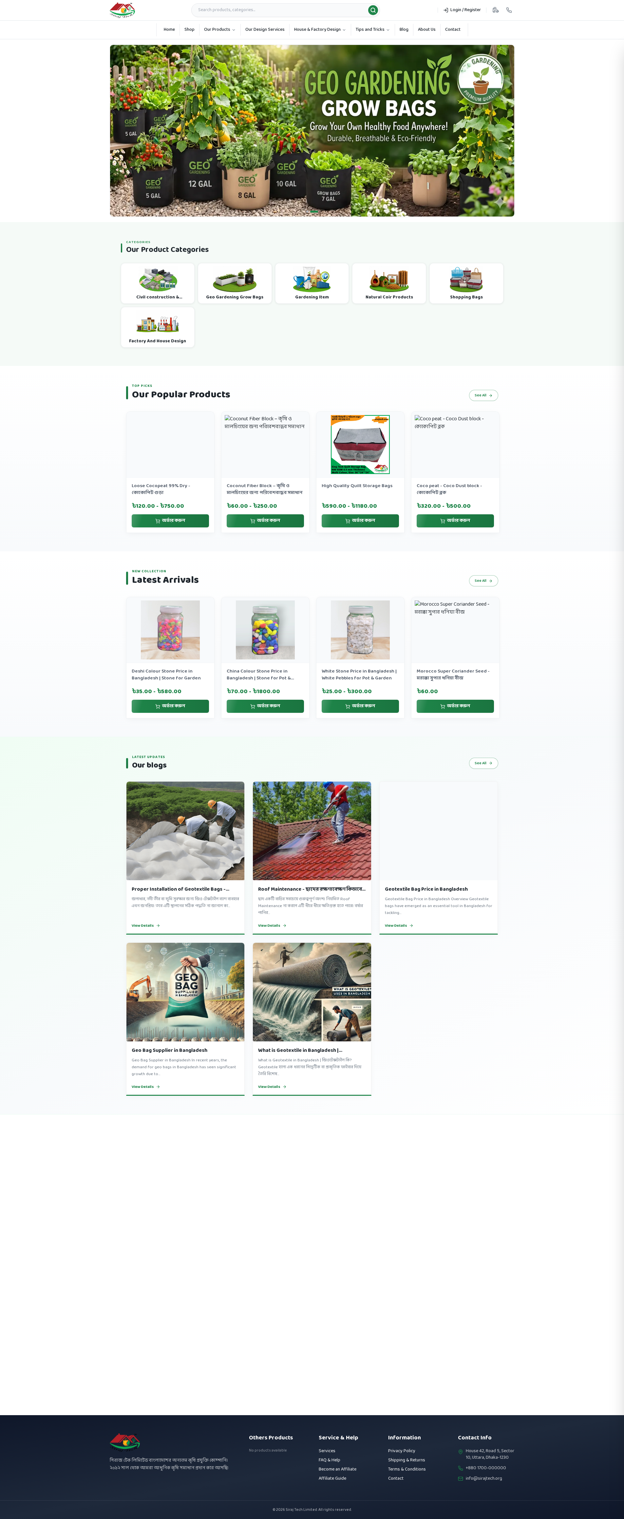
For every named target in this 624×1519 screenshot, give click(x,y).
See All (480, 381)
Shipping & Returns (406, 1460)
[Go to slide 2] (317, 198)
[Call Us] (509, 10)
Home (169, 29)
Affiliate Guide (332, 1478)
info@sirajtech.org (484, 1478)
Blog (404, 29)
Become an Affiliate (337, 1469)
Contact (453, 29)
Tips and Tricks (370, 29)
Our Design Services (265, 29)
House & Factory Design (317, 29)
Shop (189, 29)
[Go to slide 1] (310, 198)
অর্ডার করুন (173, 507)
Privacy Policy (401, 1451)
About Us (427, 29)
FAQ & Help (329, 1460)
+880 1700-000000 (486, 1468)
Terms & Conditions (407, 1469)
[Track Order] (495, 10)
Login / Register (465, 10)
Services (327, 1451)
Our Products (217, 29)
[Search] (373, 10)
